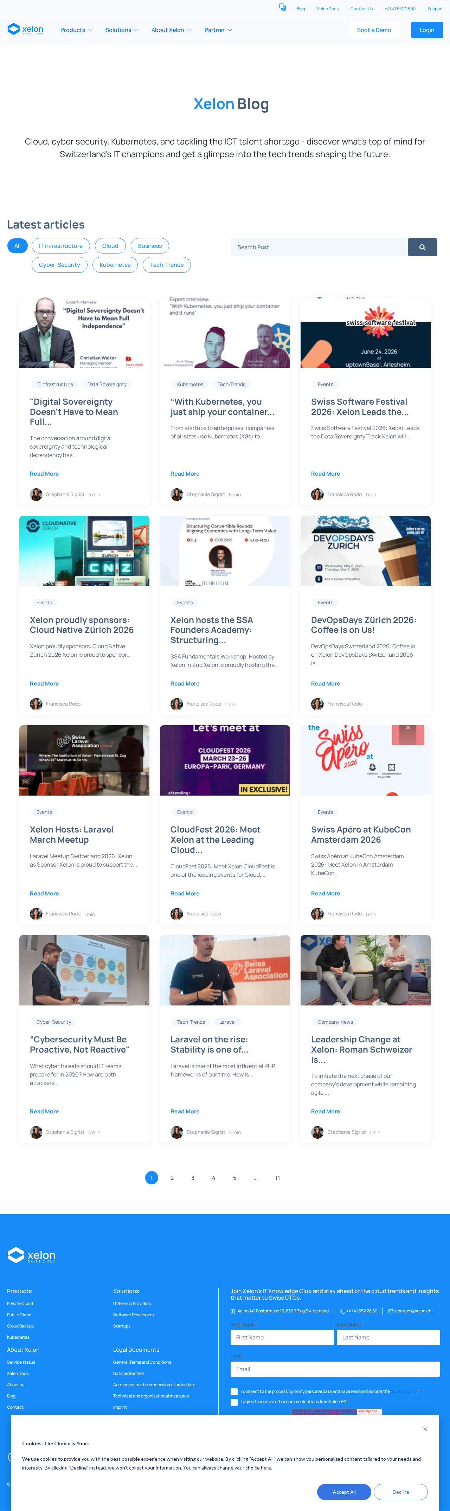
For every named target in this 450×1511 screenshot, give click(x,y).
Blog (301, 9)
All (17, 246)
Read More (44, 473)
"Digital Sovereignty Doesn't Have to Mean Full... (74, 411)
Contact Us (362, 9)
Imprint (120, 1407)
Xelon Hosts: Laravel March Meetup (72, 834)
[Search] (422, 247)
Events (325, 384)
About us (15, 1385)
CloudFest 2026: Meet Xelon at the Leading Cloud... (216, 839)
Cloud (110, 246)
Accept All (344, 1492)
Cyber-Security (59, 265)
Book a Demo (374, 30)
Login (427, 30)
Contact (15, 1407)
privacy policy (404, 1391)
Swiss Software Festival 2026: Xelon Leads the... (360, 406)
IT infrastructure (61, 246)
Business (150, 246)
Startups (121, 1326)
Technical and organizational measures (151, 1396)
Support (435, 9)
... (255, 1178)
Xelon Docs (328, 9)
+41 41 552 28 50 (400, 9)
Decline (401, 1492)
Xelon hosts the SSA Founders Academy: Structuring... (212, 630)
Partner (215, 30)
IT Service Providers (132, 1303)
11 (277, 1178)
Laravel (227, 1021)
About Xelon (168, 30)
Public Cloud (19, 1315)
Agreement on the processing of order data (154, 1385)
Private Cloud (20, 1303)
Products (72, 30)
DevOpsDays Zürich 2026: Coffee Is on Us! (364, 625)
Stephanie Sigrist (65, 494)
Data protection (128, 1373)
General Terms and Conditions (142, 1362)
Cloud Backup (20, 1326)
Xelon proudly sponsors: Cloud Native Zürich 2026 (82, 625)
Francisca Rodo (344, 494)
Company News (335, 1021)
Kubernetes (115, 265)
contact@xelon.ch (413, 1311)
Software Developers (133, 1315)
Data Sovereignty (107, 384)
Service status (21, 1362)
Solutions (118, 30)
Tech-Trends (167, 265)
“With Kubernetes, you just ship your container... (223, 406)
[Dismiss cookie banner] (425, 1430)
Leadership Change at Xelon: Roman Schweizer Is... (361, 1049)
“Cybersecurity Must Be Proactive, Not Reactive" (80, 1044)
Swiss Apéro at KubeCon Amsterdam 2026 (361, 834)
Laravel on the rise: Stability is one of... (210, 1044)
